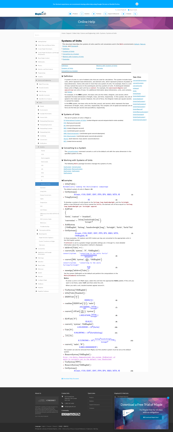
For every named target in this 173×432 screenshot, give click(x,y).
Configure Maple (42, 280)
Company (91, 408)
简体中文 (66, 426)
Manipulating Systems (46, 124)
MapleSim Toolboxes (43, 291)
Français (49, 426)
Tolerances (42, 245)
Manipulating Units (45, 132)
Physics (40, 65)
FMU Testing (42, 91)
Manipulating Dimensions (47, 121)
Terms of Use (66, 429)
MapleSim (40, 287)
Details (42, 106)
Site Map (96, 429)
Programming (41, 73)
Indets (42, 199)
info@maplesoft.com (70, 406)
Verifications (43, 143)
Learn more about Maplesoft (41, 416)
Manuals (40, 276)
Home (64, 33)
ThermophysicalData (44, 230)
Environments (44, 110)
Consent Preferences (80, 429)
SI (41, 180)
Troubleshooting (44, 226)
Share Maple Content (43, 58)
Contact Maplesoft (121, 10)
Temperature (43, 202)
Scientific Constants (44, 95)
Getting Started (42, 41)
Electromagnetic (45, 158)
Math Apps (41, 258)
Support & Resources (94, 404)
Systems (42, 147)
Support (68, 33)
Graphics (40, 76)
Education (40, 261)
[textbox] (71, 184)
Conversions (43, 139)
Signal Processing (43, 84)
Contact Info (65, 393)
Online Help (76, 33)
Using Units (43, 191)
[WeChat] (79, 414)
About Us (38, 393)
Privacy (72, 429)
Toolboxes (40, 284)
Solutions (91, 401)
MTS (42, 176)
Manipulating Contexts (46, 128)
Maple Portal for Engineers (46, 237)
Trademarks (89, 429)
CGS (42, 154)
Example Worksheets (46, 113)
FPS (42, 165)
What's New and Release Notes (46, 45)
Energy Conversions (45, 195)
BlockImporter (43, 234)
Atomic (43, 150)
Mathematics (41, 62)
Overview (42, 187)
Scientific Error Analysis (45, 99)
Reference (40, 269)
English (43, 426)
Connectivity (41, 248)
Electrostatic (44, 162)
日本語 (60, 426)
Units (40, 102)
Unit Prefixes (43, 210)
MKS (42, 173)
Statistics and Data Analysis (45, 69)
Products (91, 397)
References (43, 223)
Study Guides (41, 265)
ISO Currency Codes (46, 219)
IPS (42, 169)
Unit (41, 206)
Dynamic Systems (44, 87)
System (40, 272)
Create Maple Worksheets (45, 49)
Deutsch (55, 426)
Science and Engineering (44, 80)
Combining (43, 136)
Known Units (43, 117)
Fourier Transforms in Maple (47, 241)
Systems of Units (45, 184)
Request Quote (133, 10)
